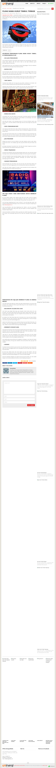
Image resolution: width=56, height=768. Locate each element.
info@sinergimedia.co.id (8, 204)
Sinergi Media (13, 13)
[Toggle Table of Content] (8, 50)
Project (44, 3)
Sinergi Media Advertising (19, 765)
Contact (51, 3)
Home (26, 3)
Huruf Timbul (19, 13)
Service (38, 3)
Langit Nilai (44, 765)
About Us (32, 3)
